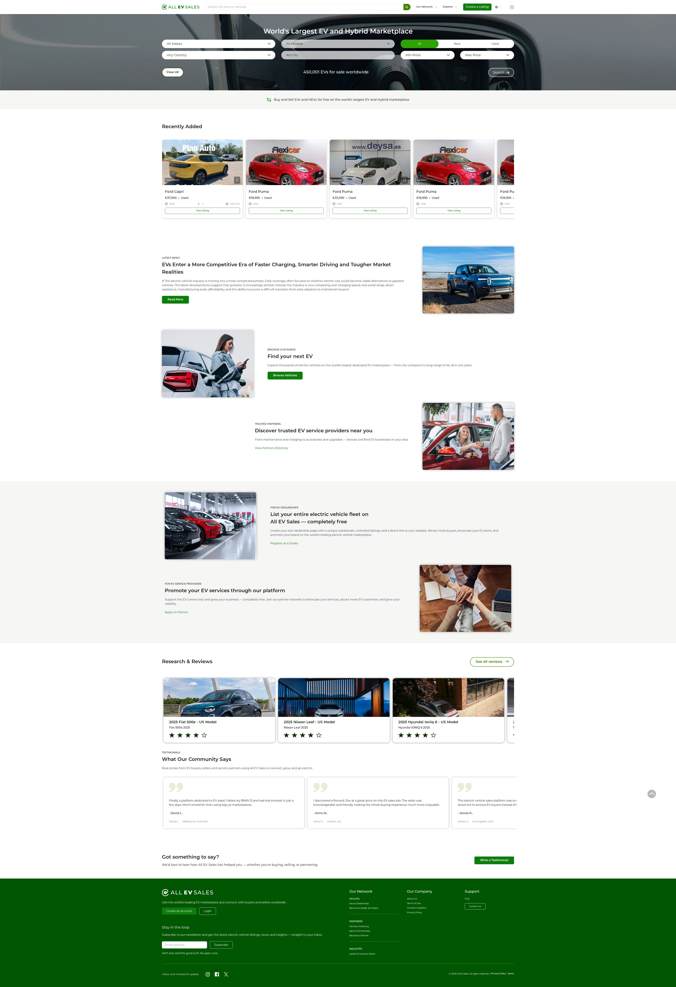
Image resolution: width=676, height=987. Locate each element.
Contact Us (475, 906)
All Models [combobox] (294, 44)
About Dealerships (359, 903)
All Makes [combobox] (174, 44)
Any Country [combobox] (177, 55)
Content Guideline (416, 908)
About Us (412, 898)
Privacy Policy (414, 912)
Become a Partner (359, 935)
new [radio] (457, 43)
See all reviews (489, 662)
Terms (511, 974)
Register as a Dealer (284, 543)
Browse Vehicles (285, 375)
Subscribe (221, 944)
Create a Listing (477, 7)
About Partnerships (359, 931)
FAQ (467, 898)
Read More (175, 299)
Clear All (173, 72)
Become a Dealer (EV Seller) (363, 908)
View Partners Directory (271, 448)
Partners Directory (359, 926)
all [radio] (419, 43)
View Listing (212, 211)
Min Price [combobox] (413, 55)
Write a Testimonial (494, 860)
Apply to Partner (176, 612)
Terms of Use (414, 903)
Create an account (179, 911)
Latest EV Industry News (362, 953)
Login (208, 911)
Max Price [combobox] (473, 55)
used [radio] (495, 43)
